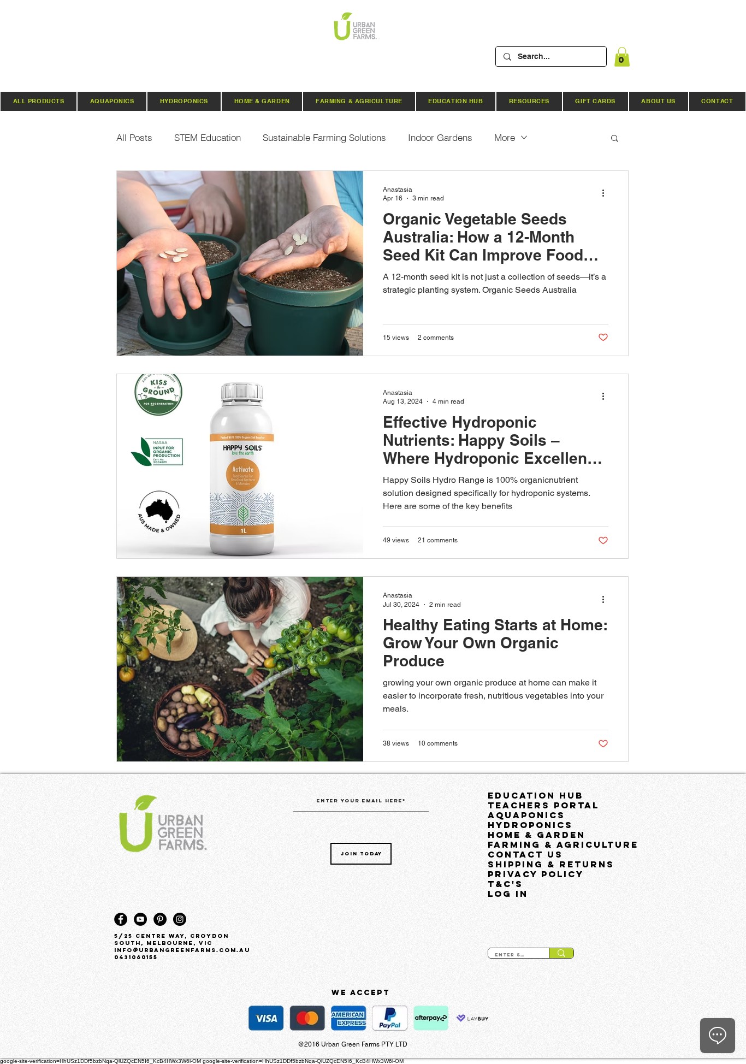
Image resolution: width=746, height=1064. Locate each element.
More (504, 137)
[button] (622, 57)
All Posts (134, 137)
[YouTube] (140, 919)
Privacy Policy (536, 874)
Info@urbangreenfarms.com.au (182, 950)
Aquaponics (526, 815)
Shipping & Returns (551, 864)
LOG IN (508, 894)
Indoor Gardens (440, 137)
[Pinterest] (160, 919)
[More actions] (606, 193)
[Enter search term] (561, 953)
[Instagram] (179, 919)
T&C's (505, 884)
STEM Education (207, 137)
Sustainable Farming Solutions (324, 137)
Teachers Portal (543, 805)
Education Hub (535, 795)
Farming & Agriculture (561, 844)
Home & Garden (536, 835)
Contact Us (525, 854)
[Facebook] (120, 919)
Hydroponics (530, 825)
